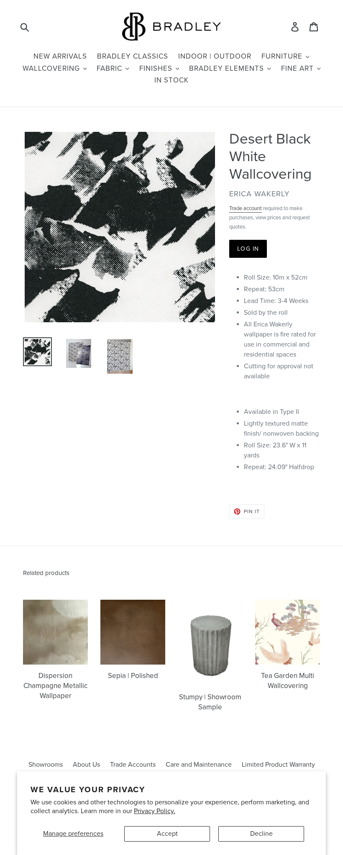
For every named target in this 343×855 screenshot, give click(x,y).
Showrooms (45, 764)
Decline (261, 833)
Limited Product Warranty (278, 764)
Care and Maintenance (199, 764)
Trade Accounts (133, 764)
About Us (86, 764)
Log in (248, 248)
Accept (167, 833)
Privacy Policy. (154, 811)
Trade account (245, 208)
